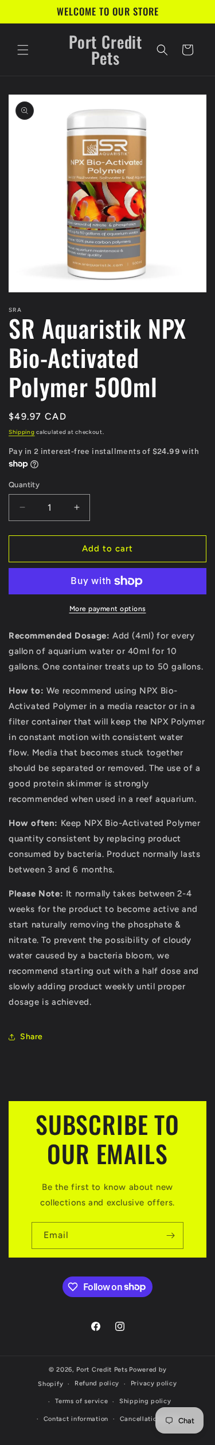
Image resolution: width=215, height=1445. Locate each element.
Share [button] (31, 1036)
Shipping (22, 432)
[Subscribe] (170, 1235)
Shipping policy (145, 1401)
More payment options (107, 609)
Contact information (76, 1419)
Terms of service (81, 1401)
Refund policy (97, 1383)
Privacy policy (154, 1383)
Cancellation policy (151, 1419)
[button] (23, 49)
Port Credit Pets (101, 1369)
